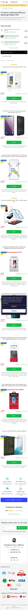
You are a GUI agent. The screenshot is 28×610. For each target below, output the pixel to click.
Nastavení (14, 306)
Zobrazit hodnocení (14, 514)
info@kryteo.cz (15, 550)
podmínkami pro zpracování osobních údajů (17, 531)
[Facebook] (11, 560)
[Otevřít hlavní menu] (2, 2)
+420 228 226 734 (15, 552)
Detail (14, 98)
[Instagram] (14, 560)
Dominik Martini (18, 607)
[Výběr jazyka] (7, 2)
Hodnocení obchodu (14, 507)
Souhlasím (14, 311)
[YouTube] (17, 560)
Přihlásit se (22, 527)
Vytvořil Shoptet (11, 607)
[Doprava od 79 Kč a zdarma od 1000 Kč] (14, 596)
